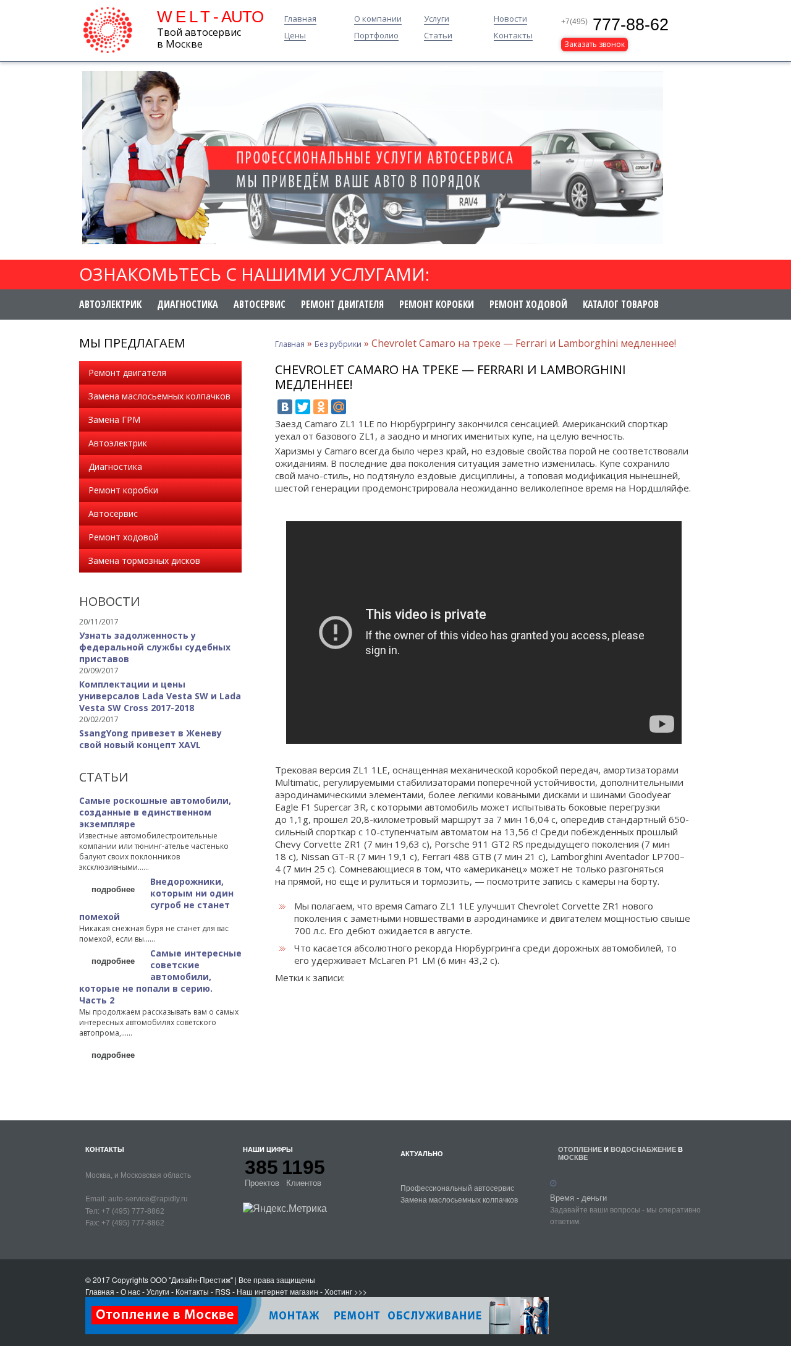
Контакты (513, 36)
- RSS (221, 1291)
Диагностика (187, 304)
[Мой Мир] (338, 406)
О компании (378, 19)
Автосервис (260, 304)
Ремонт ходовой (528, 304)
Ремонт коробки (436, 304)
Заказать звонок (594, 44)
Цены (295, 36)
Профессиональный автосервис (457, 1187)
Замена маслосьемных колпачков (159, 396)
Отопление (580, 1149)
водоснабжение (643, 1149)
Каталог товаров (621, 304)
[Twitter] (302, 406)
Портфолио (376, 36)
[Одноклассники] (320, 406)
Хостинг (338, 1291)
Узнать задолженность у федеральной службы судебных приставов (155, 647)
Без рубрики (338, 344)
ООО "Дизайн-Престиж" (191, 1279)
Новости (510, 19)
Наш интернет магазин (277, 1291)
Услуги (436, 19)
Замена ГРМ (114, 419)
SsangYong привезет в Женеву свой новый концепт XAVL (150, 739)
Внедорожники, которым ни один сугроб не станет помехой (156, 898)
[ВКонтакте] (284, 406)
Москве (573, 1157)
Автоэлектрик (110, 304)
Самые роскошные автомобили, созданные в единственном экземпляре (155, 812)
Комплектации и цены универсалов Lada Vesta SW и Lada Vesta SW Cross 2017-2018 (160, 695)
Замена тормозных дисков (144, 560)
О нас (130, 1291)
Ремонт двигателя (342, 304)
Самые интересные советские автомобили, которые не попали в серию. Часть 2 (160, 976)
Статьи (438, 36)
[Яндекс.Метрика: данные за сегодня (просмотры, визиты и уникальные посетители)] (285, 1208)
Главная (300, 19)
